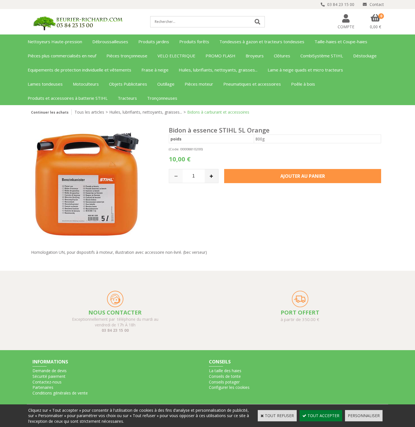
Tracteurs (127, 98)
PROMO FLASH (220, 55)
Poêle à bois (303, 84)
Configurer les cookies (229, 387)
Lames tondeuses (45, 84)
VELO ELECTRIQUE (176, 55)
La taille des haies (225, 370)
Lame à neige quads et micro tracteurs (305, 70)
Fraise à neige (155, 70)
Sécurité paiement (48, 376)
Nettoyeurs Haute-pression (55, 41)
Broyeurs (255, 55)
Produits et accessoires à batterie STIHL (68, 98)
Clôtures (282, 55)
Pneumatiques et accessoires (252, 84)
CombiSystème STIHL (321, 55)
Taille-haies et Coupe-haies (340, 41)
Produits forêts (194, 41)
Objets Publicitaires (128, 84)
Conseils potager (224, 382)
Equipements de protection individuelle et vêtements (79, 70)
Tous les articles (89, 112)
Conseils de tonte (225, 376)
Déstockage (365, 55)
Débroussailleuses (110, 41)
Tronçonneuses (162, 98)
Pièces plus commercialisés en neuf (62, 55)
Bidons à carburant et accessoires (218, 112)
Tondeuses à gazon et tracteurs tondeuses (261, 41)
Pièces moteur (199, 84)
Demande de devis (49, 370)
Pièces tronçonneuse (126, 55)
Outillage (165, 84)
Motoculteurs (86, 84)
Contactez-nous (47, 382)
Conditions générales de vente (60, 393)
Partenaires (42, 387)
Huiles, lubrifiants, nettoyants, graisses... (218, 70)
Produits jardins (153, 41)
